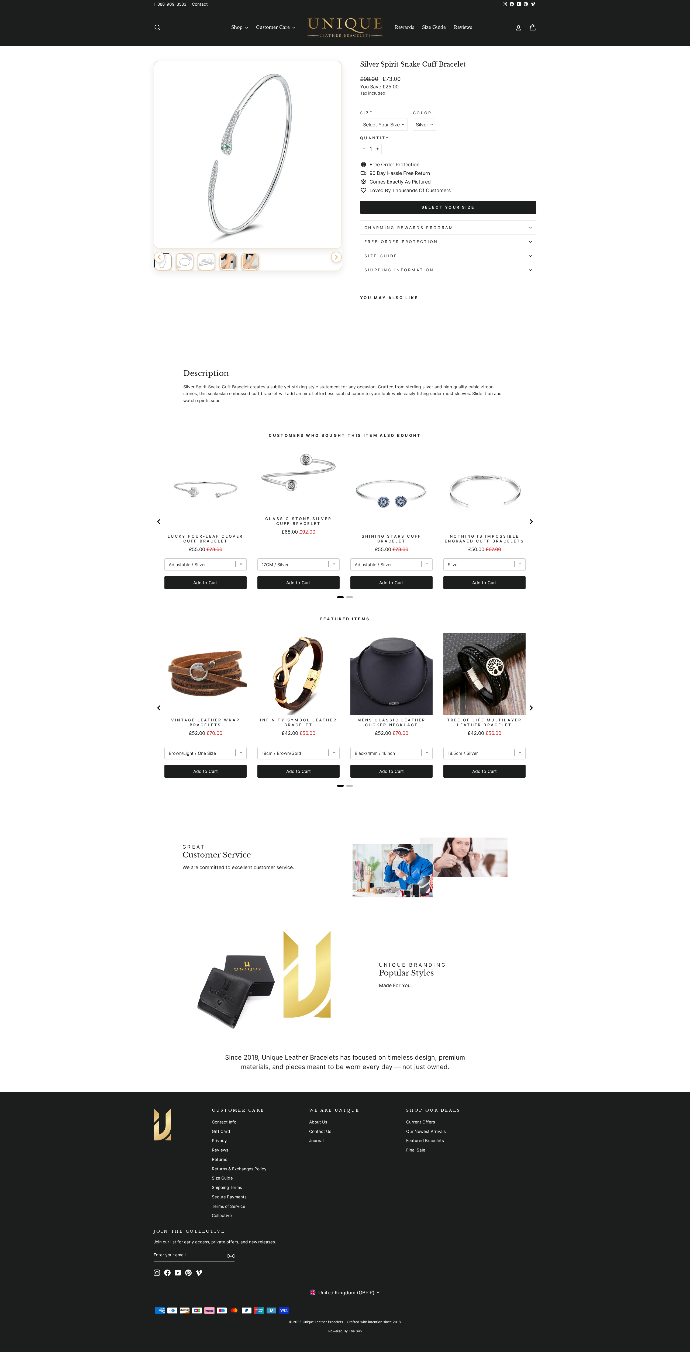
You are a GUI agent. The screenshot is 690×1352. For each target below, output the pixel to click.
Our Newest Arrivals (426, 1131)
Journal (316, 1140)
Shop (237, 27)
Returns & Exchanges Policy (239, 1168)
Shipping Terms (227, 1187)
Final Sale (415, 1150)
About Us (318, 1122)
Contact (200, 4)
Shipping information (399, 270)
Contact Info (224, 1122)
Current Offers (420, 1122)
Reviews (463, 27)
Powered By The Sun (345, 1331)
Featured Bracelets (425, 1140)
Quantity (375, 138)
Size (366, 112)
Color (422, 112)
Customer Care (273, 27)
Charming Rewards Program (409, 227)
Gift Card (221, 1131)
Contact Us (320, 1131)
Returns (219, 1159)
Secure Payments (229, 1196)
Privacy (219, 1140)
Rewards (404, 27)
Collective (222, 1215)
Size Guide (434, 27)
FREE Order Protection (401, 241)
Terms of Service (228, 1206)
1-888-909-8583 (170, 4)
